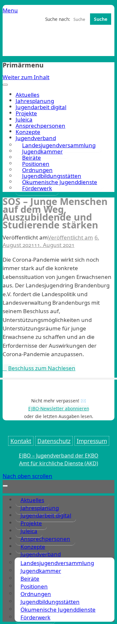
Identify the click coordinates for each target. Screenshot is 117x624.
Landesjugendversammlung (57, 563)
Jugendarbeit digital (41, 107)
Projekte (26, 113)
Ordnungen (35, 594)
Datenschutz (54, 441)
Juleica (24, 119)
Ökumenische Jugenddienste (59, 182)
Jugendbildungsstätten (50, 601)
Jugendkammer (40, 570)
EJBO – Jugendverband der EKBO (58, 455)
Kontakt (20, 441)
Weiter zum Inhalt (26, 77)
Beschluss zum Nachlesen (41, 368)
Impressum (92, 441)
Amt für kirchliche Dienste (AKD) (58, 463)
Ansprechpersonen (40, 125)
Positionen (34, 586)
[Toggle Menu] (5, 85)
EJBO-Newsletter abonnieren (58, 408)
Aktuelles (27, 94)
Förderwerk (37, 188)
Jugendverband (40, 554)
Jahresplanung (35, 101)
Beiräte (29, 578)
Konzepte (28, 132)
